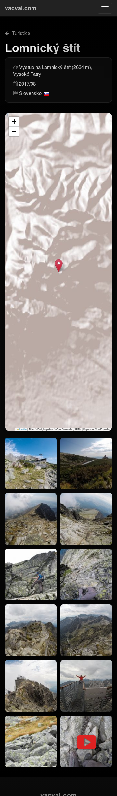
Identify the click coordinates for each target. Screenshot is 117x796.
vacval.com (20, 8)
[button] (59, 265)
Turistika (20, 32)
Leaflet (23, 429)
